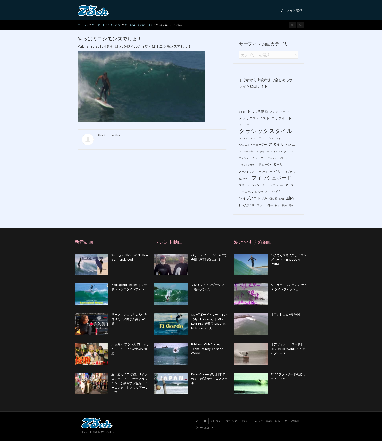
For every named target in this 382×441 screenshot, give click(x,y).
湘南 (270, 205)
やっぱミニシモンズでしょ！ (168, 46)
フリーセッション (249, 185)
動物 (281, 198)
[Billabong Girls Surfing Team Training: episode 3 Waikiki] (171, 354)
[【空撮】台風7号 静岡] (251, 324)
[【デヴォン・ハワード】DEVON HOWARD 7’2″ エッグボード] (251, 354)
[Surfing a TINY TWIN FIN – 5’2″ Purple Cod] (91, 264)
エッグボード (281, 118)
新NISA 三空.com (205, 427)
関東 (291, 205)
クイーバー (245, 125)
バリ (277, 171)
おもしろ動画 (258, 111)
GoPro (242, 111)
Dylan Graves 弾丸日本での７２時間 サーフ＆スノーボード (209, 378)
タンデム (288, 151)
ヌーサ (278, 164)
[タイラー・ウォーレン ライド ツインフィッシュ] (251, 294)
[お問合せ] (205, 421)
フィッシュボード (271, 178)
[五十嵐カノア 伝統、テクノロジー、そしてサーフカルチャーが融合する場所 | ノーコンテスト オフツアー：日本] (91, 383)
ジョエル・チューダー (253, 144)
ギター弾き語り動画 (269, 421)
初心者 (273, 198)
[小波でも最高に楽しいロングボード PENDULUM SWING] (251, 264)
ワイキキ (278, 191)
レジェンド (262, 192)
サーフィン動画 (291, 10)
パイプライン (289, 171)
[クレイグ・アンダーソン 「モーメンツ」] (171, 294)
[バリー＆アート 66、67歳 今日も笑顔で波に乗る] (171, 264)
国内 (290, 198)
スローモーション (248, 151)
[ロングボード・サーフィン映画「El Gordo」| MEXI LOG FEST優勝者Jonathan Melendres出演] (171, 324)
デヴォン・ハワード (277, 158)
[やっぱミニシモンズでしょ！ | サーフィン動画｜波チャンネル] (93, 10)
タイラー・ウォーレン (271, 151)
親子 (277, 205)
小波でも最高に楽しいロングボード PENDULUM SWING (288, 259)
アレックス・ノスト (254, 118)
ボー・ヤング (268, 185)
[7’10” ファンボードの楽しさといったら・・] (251, 383)
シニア (257, 138)
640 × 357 (132, 46)
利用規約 (216, 421)
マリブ (289, 185)
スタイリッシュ (282, 144)
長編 (284, 205)
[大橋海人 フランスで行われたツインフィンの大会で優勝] (91, 354)
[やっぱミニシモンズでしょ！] (141, 86)
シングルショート (272, 138)
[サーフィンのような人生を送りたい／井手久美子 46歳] (91, 324)
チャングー (245, 158)
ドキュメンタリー (247, 164)
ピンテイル (244, 178)
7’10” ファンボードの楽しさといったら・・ (288, 376)
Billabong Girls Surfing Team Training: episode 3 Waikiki (208, 348)
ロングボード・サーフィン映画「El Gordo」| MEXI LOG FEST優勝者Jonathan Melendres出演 (209, 321)
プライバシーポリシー (238, 421)
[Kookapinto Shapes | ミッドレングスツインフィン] (91, 294)
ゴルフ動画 (293, 421)
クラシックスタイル (266, 131)
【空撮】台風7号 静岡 (285, 314)
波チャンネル (107, 431)
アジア (274, 111)
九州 (264, 198)
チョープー (259, 158)
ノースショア (246, 171)
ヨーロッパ (246, 192)
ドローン (264, 164)
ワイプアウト (249, 198)
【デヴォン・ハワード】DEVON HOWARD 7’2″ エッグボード (288, 348)
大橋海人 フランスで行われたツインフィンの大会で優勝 (129, 348)
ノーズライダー (264, 171)
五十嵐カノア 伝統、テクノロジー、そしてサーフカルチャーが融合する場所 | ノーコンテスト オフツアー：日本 (129, 383)
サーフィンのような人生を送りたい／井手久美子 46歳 (129, 318)
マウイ (280, 185)
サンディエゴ (245, 138)
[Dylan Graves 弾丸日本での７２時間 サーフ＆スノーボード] (171, 383)
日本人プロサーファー (252, 205)
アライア (285, 111)
